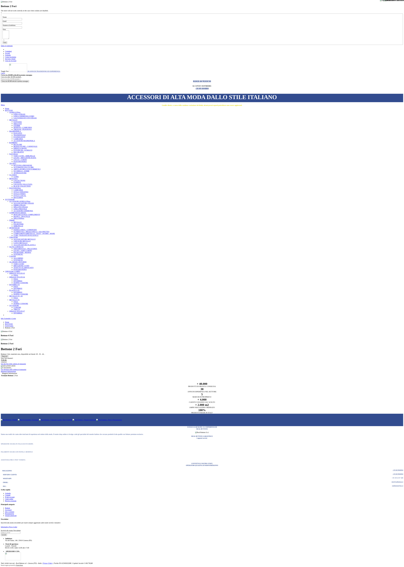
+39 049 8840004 (202, 88)
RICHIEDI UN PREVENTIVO (202, 81)
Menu (3, 105)
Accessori (8, 510)
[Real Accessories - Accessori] (28, 420)
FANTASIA (9, 326)
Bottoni (7, 508)
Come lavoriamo (10, 57)
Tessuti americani (11, 515)
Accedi (7, 53)
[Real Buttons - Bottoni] (9, 420)
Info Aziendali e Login (8, 318)
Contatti (7, 495)
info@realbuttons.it (397, 482)
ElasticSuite (19, 565)
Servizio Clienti (10, 59)
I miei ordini (9, 499)
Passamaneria (9, 514)
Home (7, 322)
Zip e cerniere (9, 512)
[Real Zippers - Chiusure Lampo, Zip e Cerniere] (55, 420)
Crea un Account (10, 61)
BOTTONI (9, 324)
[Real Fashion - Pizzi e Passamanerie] (109, 420)
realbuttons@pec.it (397, 486)
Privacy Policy (48, 563)
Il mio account (10, 497)
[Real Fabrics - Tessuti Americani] (84, 420)
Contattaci (8, 51)
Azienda (8, 55)
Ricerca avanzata (10, 501)
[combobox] (10, 79)
